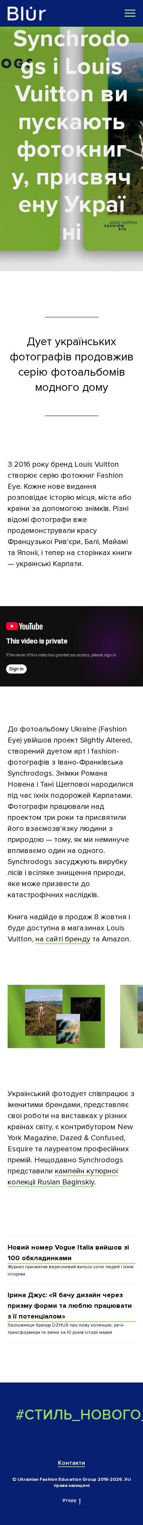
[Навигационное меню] (130, 13)
